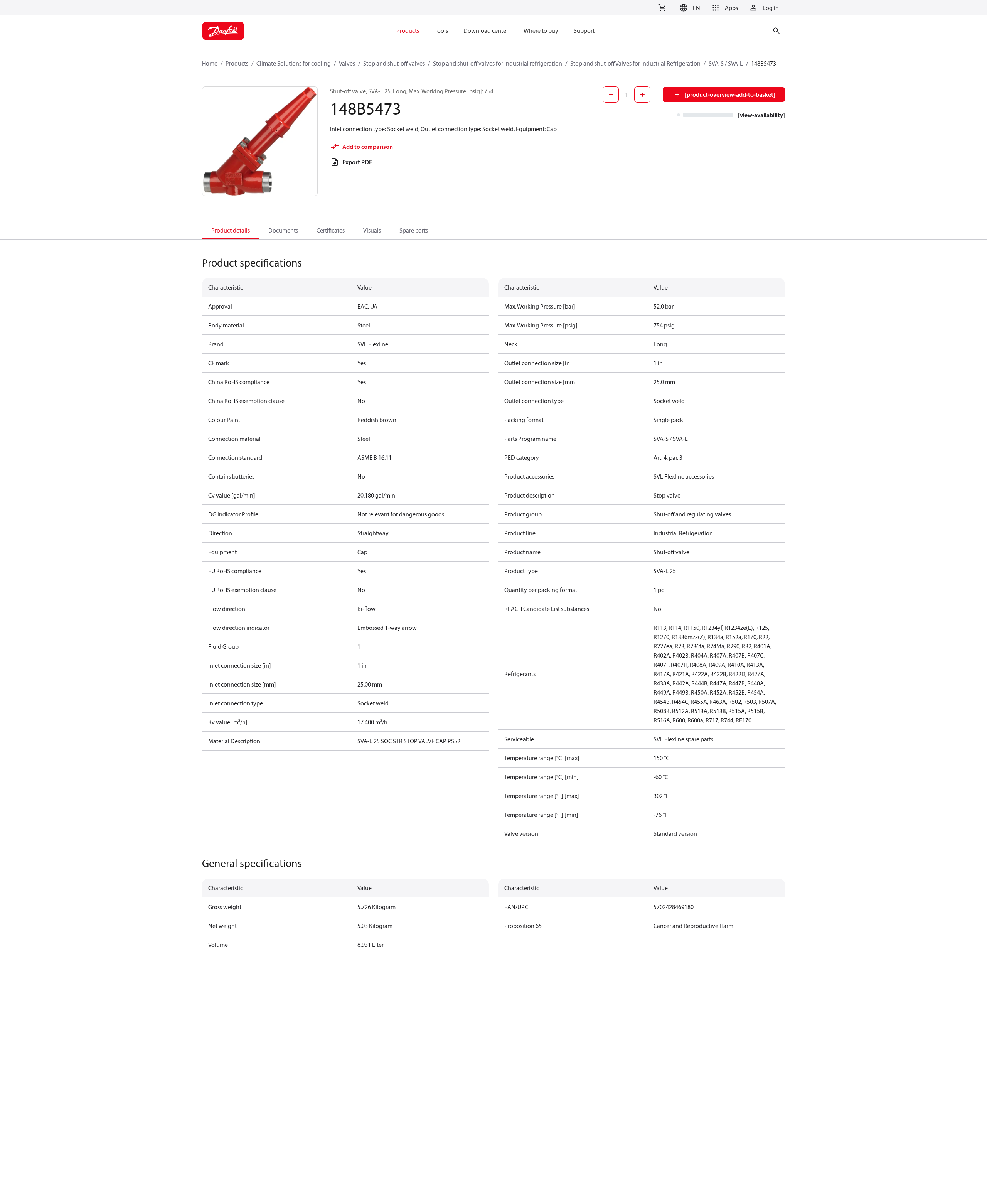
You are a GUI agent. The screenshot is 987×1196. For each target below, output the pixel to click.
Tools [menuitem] (441, 30)
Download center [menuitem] (485, 30)
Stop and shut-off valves (394, 63)
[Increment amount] (642, 94)
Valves (347, 63)
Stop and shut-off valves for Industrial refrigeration (497, 63)
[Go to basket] (662, 8)
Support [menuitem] (584, 30)
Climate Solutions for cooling (293, 63)
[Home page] (223, 31)
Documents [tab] (283, 230)
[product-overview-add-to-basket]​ (730, 94)
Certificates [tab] (331, 230)
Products (237, 63)
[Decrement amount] (611, 94)
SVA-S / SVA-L (726, 63)
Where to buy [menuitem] (541, 30)
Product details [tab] (230, 230)
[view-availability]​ (761, 115)
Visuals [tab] (372, 230)
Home (209, 63)
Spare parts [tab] (413, 230)
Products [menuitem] (407, 30)
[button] (688, 8)
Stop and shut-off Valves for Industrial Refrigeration (635, 63)
